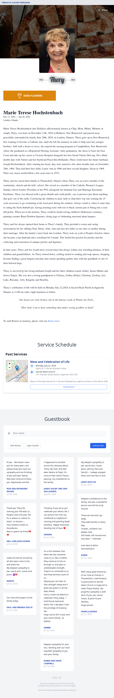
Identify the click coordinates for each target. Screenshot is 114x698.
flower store (54, 320)
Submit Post (98, 445)
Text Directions (69, 387)
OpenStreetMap (60, 690)
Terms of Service (64, 686)
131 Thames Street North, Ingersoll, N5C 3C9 (57, 374)
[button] (17, 368)
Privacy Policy (49, 686)
